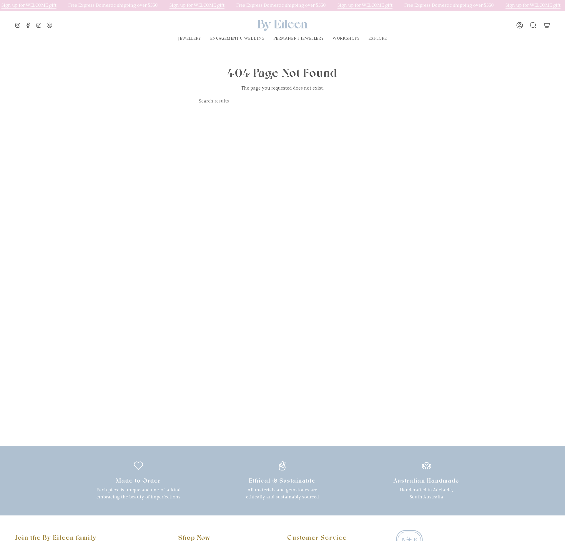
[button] (190, 39)
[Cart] (547, 25)
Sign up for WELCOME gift (28, 5)
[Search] (362, 101)
